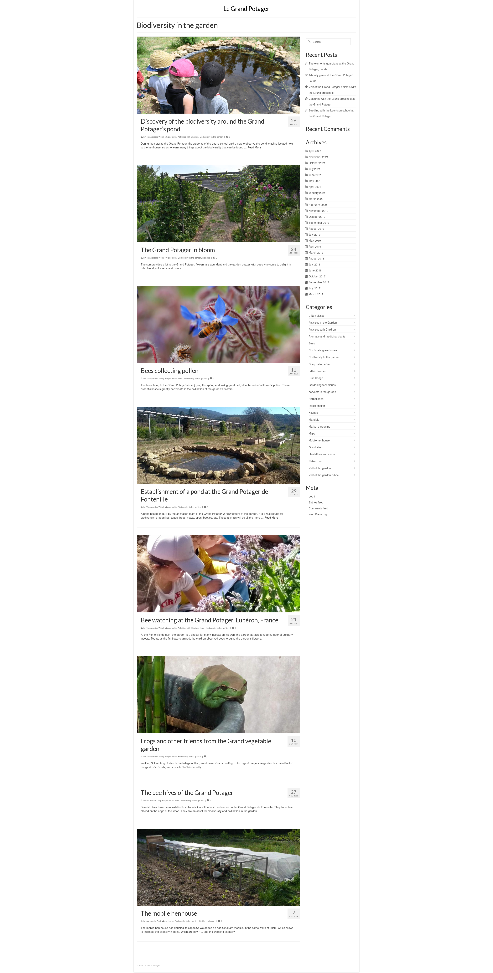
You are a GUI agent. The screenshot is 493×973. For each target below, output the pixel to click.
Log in (312, 496)
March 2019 (316, 252)
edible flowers (317, 371)
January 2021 (317, 193)
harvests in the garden (322, 392)
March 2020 (316, 199)
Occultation (315, 447)
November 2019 (318, 211)
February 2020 (318, 205)
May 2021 (315, 181)
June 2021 (315, 175)
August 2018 (316, 258)
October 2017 (317, 276)
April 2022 (315, 151)
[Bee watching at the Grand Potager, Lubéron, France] (218, 573)
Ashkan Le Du (153, 800)
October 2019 (317, 217)
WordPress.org (318, 514)
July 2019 (314, 234)
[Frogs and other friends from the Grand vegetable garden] (218, 694)
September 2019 (319, 222)
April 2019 (315, 246)
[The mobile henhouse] (218, 867)
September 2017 (319, 282)
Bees (180, 378)
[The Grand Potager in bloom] (218, 203)
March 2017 (316, 294)
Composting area (319, 364)
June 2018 (315, 270)
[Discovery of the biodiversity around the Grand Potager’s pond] (218, 75)
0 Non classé (316, 315)
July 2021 (314, 169)
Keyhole (314, 412)
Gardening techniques (322, 385)
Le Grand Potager (246, 8)
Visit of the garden (320, 468)
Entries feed (316, 502)
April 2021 (315, 187)
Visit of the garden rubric (324, 475)
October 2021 (317, 163)
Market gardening (319, 426)
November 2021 (318, 157)
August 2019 (316, 228)
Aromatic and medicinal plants (327, 336)
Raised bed (316, 461)
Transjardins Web (154, 136)
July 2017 (314, 288)
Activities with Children (188, 136)
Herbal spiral (316, 399)
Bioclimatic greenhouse (323, 350)
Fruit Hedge (316, 378)
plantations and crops (322, 454)
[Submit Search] (309, 41)
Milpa (312, 433)
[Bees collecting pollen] (218, 324)
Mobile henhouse (207, 921)
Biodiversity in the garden (211, 136)
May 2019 (315, 240)
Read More (254, 147)
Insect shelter (317, 406)
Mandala (206, 257)
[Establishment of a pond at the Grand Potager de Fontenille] (218, 445)
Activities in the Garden (323, 322)
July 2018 (314, 264)
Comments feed (318, 508)
